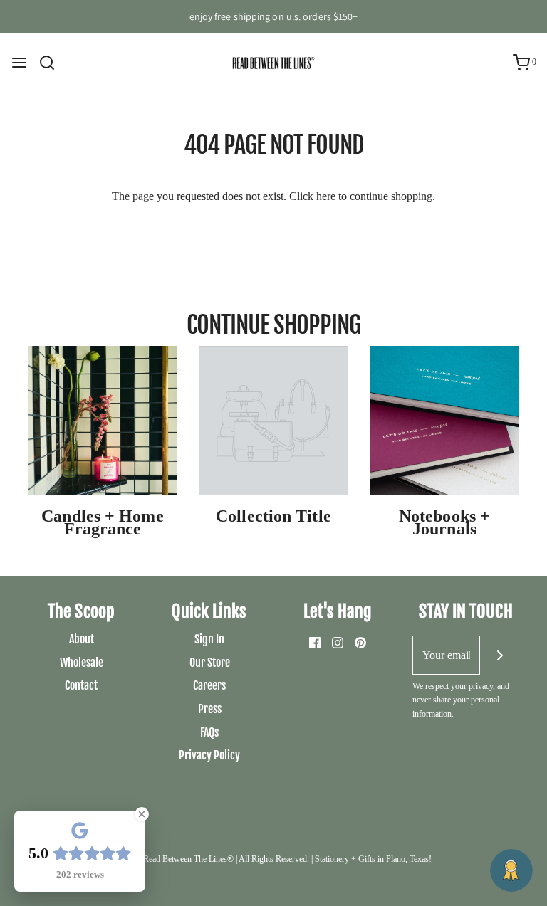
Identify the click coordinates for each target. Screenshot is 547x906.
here (325, 196)
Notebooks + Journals (444, 522)
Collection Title (273, 516)
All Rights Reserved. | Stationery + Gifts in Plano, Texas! (335, 859)
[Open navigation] (19, 62)
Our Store (209, 662)
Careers (209, 685)
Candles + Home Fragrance (102, 522)
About (81, 639)
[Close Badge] (142, 814)
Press (210, 709)
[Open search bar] (52, 62)
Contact (81, 685)
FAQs (209, 732)
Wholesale (81, 662)
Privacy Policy (209, 755)
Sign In (209, 639)
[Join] (499, 655)
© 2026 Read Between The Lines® (174, 859)
